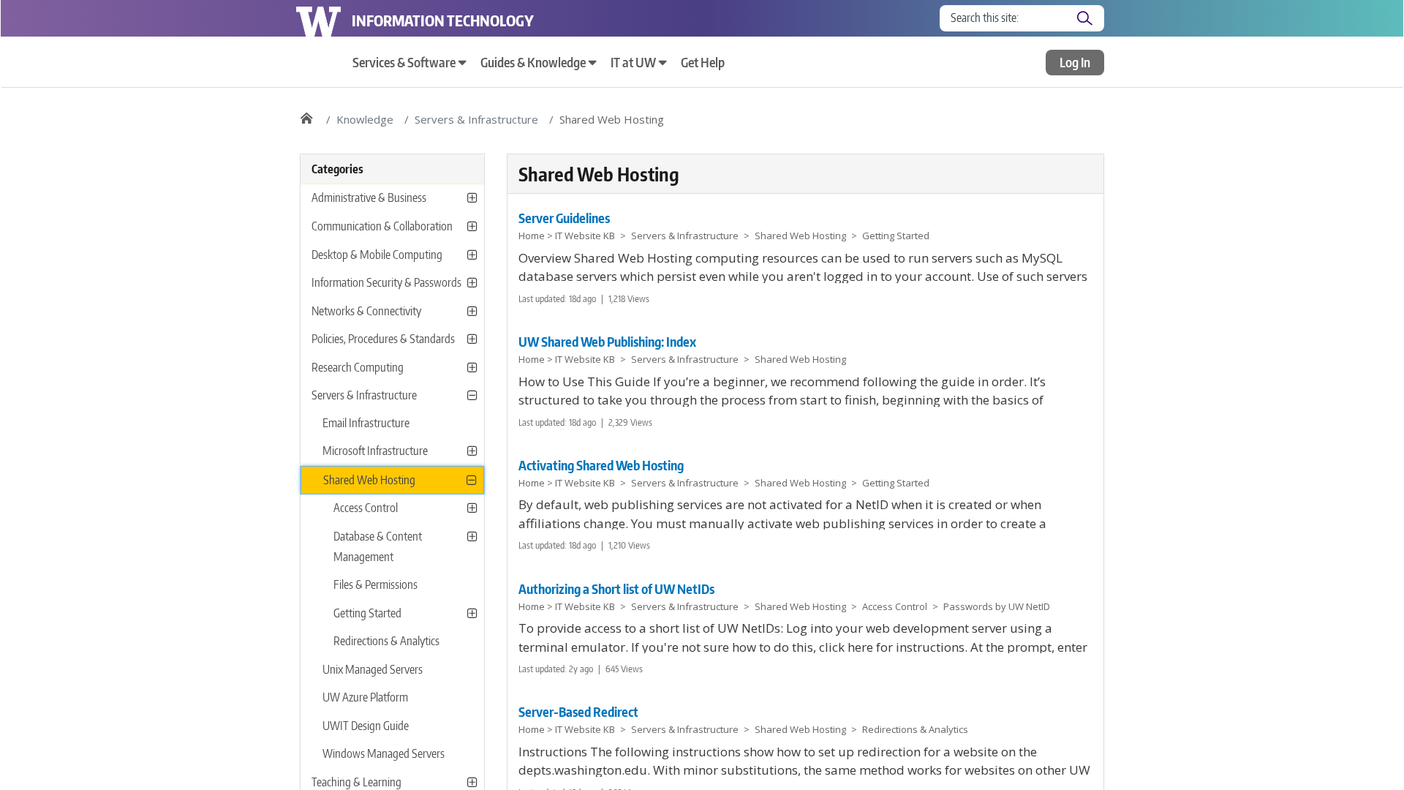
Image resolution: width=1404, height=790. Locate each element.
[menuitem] (409, 62)
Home (306, 114)
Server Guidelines (564, 217)
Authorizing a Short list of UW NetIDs (616, 588)
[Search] (1084, 18)
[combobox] (1008, 18)
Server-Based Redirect (578, 711)
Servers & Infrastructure (476, 119)
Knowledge (364, 119)
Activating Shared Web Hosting (601, 464)
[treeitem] (392, 480)
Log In (1075, 61)
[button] (472, 198)
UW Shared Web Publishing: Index (607, 341)
